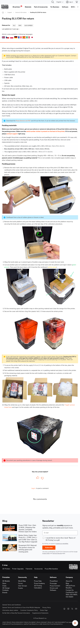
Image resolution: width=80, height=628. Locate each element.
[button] (3, 37)
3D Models (6, 581)
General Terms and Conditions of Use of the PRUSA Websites (21, 607)
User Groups (22, 586)
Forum (20, 583)
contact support (12, 134)
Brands (4, 592)
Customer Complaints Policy (29, 610)
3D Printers (6, 569)
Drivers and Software (54, 589)
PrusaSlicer (54, 581)
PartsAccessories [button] (41, 7)
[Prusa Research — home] (5, 7)
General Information (21, 12)
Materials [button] (28, 7)
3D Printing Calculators (38, 587)
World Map (22, 581)
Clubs (4, 586)
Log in (33, 488)
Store (4, 583)
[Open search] (53, 2)
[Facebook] (64, 608)
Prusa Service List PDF (23, 120)
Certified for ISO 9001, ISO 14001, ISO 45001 (71, 594)
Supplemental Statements (40, 613)
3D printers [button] (17, 6)
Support (9, 12)
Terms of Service (57, 553)
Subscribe (49, 547)
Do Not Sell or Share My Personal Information (16, 613)
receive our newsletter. (62, 543)
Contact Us (70, 590)
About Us (69, 581)
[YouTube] (76, 608)
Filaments (29, 569)
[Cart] (77, 2)
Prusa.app (53, 583)
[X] (72, 608)
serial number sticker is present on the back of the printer (45, 131)
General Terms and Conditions (11, 605)
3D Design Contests (6, 589)
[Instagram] (68, 608)
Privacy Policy (46, 553)
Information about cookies (10, 610)
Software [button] (65, 7)
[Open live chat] (75, 623)
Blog (67, 583)
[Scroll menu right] (78, 7)
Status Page (44, 610)
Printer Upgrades (18, 569)
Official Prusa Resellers (70, 587)
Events (20, 588)
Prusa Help (38, 581)
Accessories (38, 569)
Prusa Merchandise (51, 569)
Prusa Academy (39, 583)
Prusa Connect (55, 586)
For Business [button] (54, 7)
